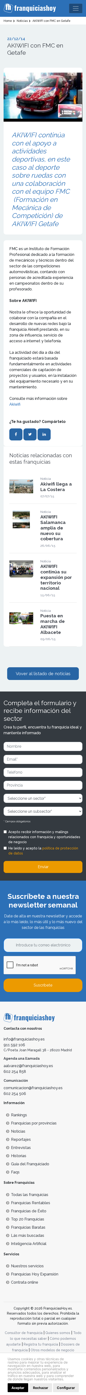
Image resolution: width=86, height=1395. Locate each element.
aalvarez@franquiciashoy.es (28, 1066)
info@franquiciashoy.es (24, 1039)
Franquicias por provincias (34, 1123)
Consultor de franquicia (24, 1333)
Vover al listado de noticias (43, 673)
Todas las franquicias (29, 1194)
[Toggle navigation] (75, 8)
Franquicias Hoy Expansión (34, 1274)
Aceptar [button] (17, 1388)
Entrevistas (21, 1147)
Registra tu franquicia (41, 1344)
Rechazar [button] (40, 1388)
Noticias (18, 1131)
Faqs (15, 1172)
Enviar (43, 867)
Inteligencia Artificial (28, 1243)
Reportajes (21, 1139)
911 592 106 (14, 1045)
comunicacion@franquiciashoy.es (33, 1088)
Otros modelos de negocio (52, 1350)
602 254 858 (15, 1071)
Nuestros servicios (27, 1266)
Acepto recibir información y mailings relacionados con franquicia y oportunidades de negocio (44, 837)
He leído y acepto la (43, 850)
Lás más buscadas (27, 1235)
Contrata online (24, 1282)
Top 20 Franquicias (27, 1219)
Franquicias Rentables (30, 1203)
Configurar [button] (66, 1388)
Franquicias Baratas (28, 1227)
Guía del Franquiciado (30, 1164)
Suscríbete (43, 985)
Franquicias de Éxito (28, 1211)
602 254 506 (15, 1093)
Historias (18, 1156)
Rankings (19, 1115)
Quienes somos (57, 1333)
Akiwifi (14, 404)
